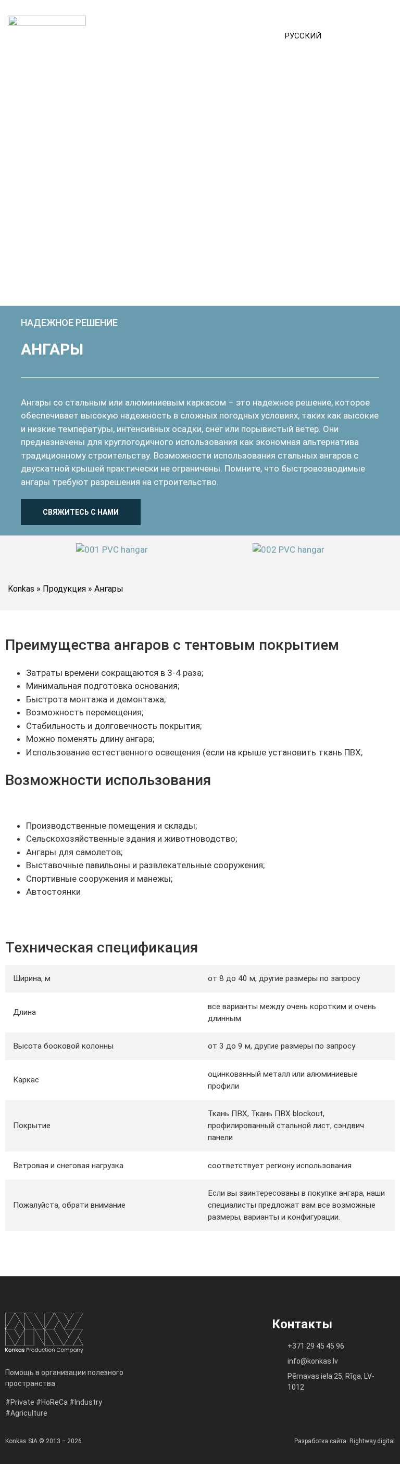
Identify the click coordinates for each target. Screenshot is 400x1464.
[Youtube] (209, 1369)
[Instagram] (186, 1369)
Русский (303, 36)
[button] (363, 35)
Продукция (64, 589)
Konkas (21, 589)
